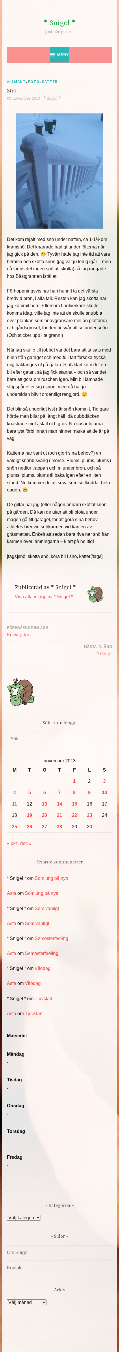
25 (14, 826)
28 (59, 826)
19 (29, 815)
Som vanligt (47, 908)
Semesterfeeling (51, 938)
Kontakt (15, 1267)
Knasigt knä (28, 631)
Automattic (63, 1341)
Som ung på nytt (51, 878)
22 (74, 815)
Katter (49, 81)
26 (29, 826)
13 (44, 804)
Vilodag (43, 968)
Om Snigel (18, 1252)
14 (59, 804)
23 (89, 815)
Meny (63, 54)
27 (44, 826)
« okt (12, 843)
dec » (25, 843)
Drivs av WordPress (39, 1334)
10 (104, 792)
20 (44, 815)
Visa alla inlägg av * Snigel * (44, 596)
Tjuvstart (43, 998)
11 (14, 804)
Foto (34, 81)
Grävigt (98, 650)
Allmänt (16, 81)
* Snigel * (59, 23)
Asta (11, 893)
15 (74, 804)
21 (59, 815)
